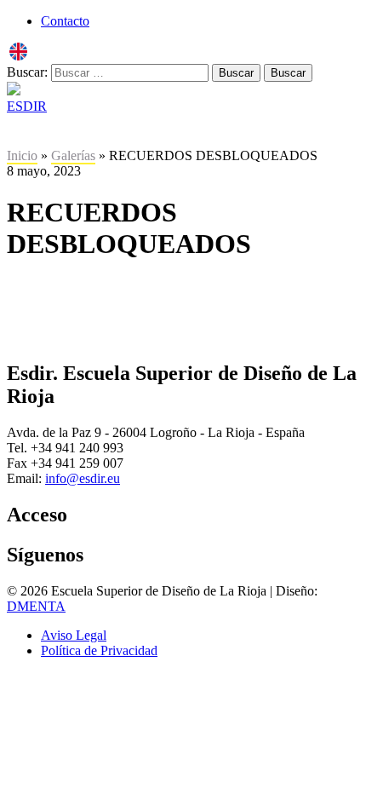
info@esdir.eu (82, 478)
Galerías (73, 155)
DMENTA (36, 606)
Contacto (65, 21)
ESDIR (27, 106)
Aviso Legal (73, 635)
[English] (18, 56)
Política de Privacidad (99, 650)
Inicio (22, 155)
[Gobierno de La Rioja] (13, 90)
